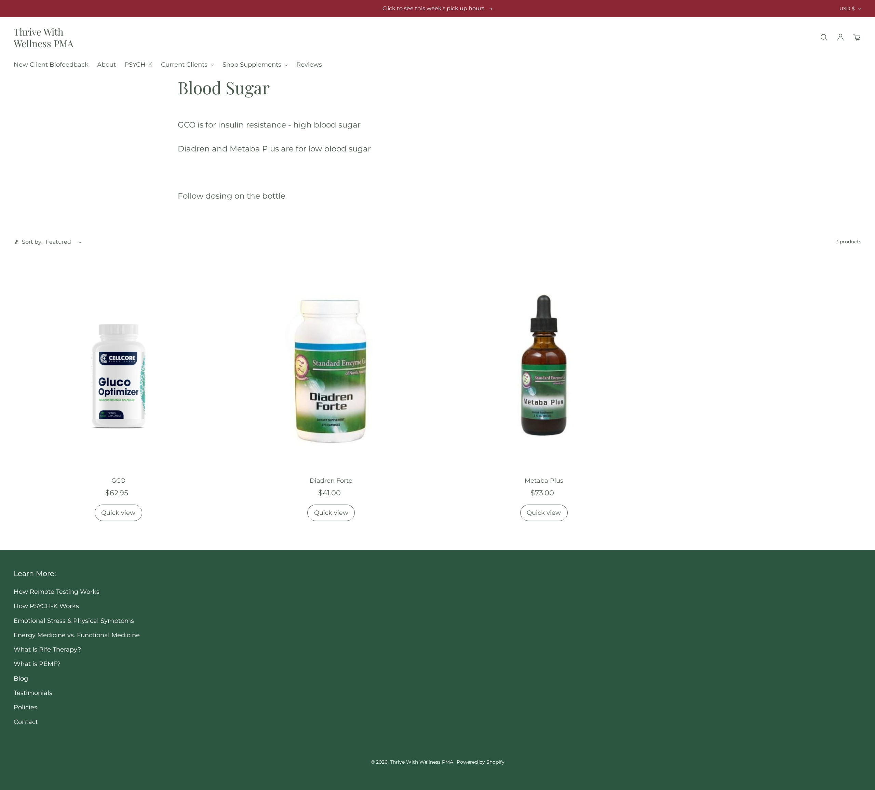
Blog (21, 678)
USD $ (847, 8)
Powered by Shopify (480, 762)
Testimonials (33, 693)
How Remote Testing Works (56, 591)
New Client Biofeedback (51, 64)
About (106, 64)
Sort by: (32, 241)
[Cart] (857, 38)
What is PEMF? (37, 664)
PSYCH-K (138, 64)
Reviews (309, 64)
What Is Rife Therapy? (47, 649)
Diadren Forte (331, 480)
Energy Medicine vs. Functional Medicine (77, 635)
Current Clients (185, 64)
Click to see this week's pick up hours (433, 8)
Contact (26, 722)
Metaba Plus (544, 480)
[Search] (824, 38)
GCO (118, 480)
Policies (25, 707)
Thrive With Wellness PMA (43, 37)
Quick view (118, 513)
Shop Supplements (253, 64)
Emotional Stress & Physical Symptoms (74, 621)
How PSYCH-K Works (46, 606)
